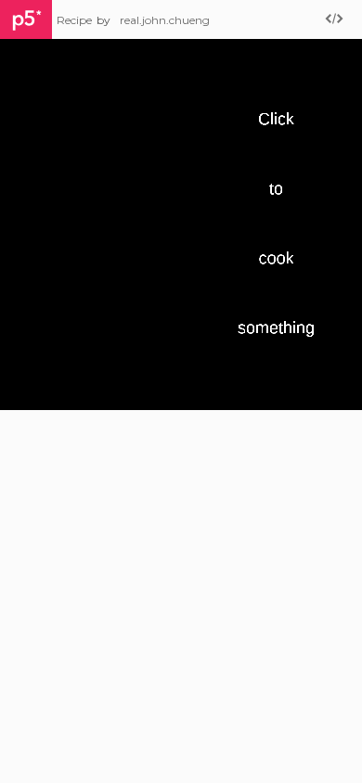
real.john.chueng (165, 20)
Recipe (74, 20)
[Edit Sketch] (334, 20)
